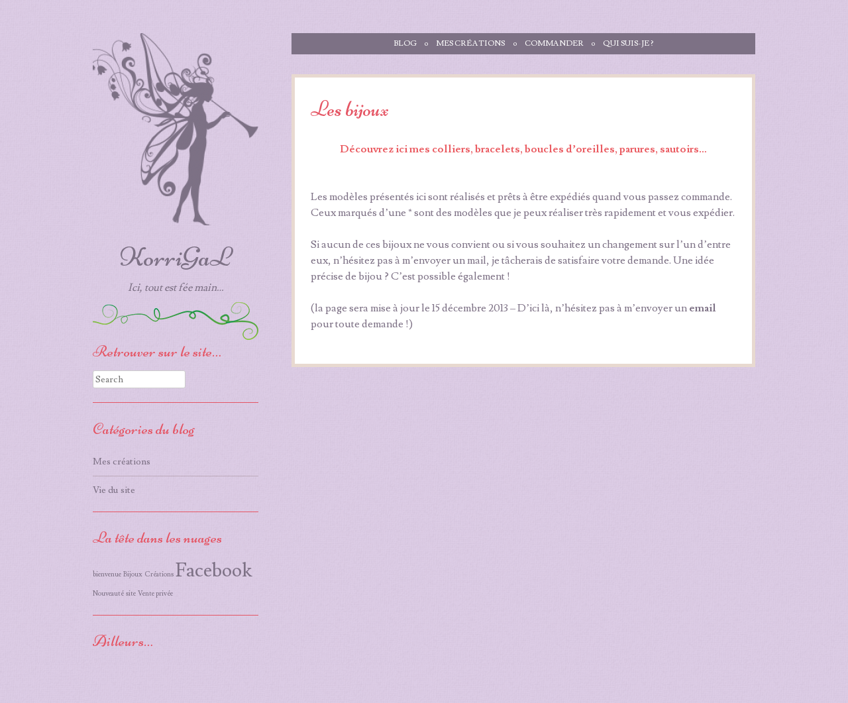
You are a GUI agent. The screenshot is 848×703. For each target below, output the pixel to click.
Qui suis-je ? (628, 43)
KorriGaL (175, 257)
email (702, 308)
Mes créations (470, 43)
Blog (405, 43)
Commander (554, 43)
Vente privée (155, 593)
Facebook (214, 570)
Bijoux (132, 574)
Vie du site (114, 490)
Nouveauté (108, 593)
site (131, 593)
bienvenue (107, 574)
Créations (159, 574)
